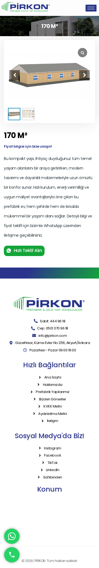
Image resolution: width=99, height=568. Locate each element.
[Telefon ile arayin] (12, 555)
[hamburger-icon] (91, 8)
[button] (84, 75)
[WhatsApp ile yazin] (12, 536)
